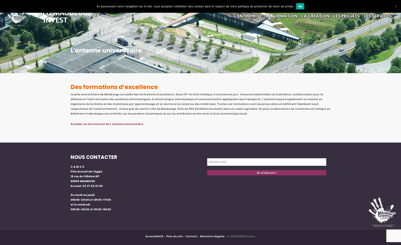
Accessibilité (154, 236)
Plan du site (174, 236)
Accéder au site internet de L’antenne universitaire (107, 124)
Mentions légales (212, 236)
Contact (191, 236)
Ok (300, 6)
